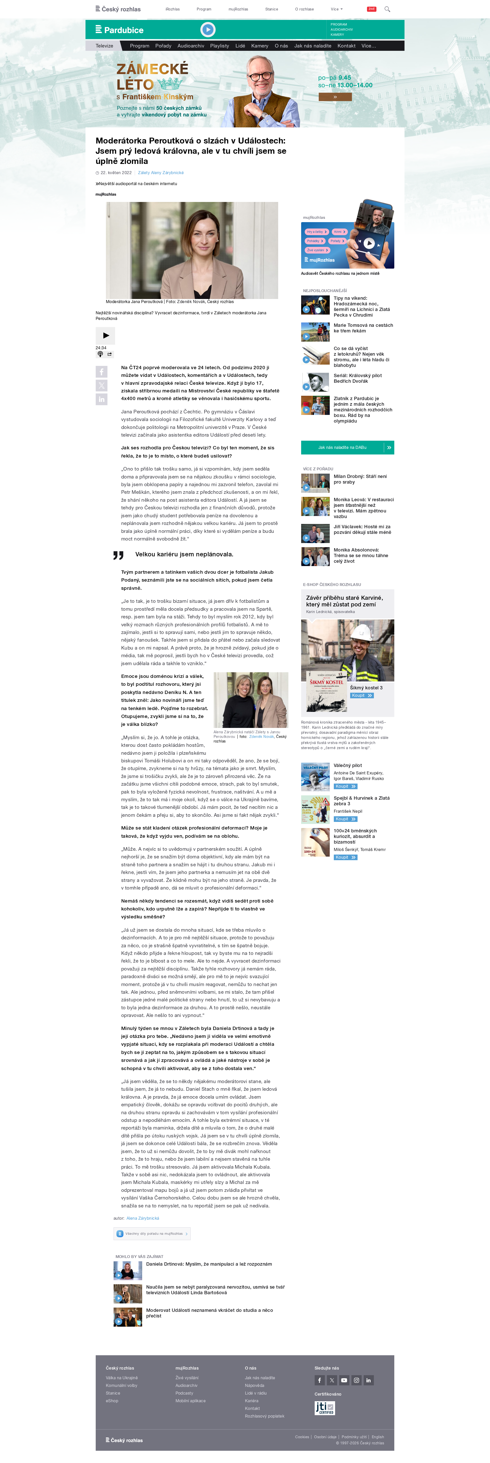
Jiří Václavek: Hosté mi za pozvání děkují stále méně (362, 529)
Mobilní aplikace (191, 1400)
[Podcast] (100, 354)
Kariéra (251, 1400)
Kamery (337, 35)
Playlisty (219, 46)
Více (369, 46)
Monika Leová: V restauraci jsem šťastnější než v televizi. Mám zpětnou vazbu (364, 508)
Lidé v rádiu (256, 1393)
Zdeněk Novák (191, 301)
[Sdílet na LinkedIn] (101, 399)
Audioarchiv (342, 29)
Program (204, 9)
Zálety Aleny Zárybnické (161, 172)
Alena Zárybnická (143, 1218)
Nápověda (254, 1385)
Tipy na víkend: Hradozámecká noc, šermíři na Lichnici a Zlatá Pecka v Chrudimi (362, 306)
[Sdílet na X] (101, 385)
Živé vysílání (315, 250)
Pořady (163, 46)
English (378, 1437)
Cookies (302, 1437)
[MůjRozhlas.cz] (106, 195)
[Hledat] (387, 9)
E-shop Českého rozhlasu (332, 584)
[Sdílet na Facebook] (101, 372)
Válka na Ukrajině (122, 1377)
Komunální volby (121, 1385)
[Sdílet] (109, 354)
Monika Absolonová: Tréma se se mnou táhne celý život (361, 555)
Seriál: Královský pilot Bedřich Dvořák (358, 378)
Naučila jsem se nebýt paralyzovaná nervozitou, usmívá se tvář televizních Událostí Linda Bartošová (215, 1289)
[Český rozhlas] (118, 9)
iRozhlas (173, 9)
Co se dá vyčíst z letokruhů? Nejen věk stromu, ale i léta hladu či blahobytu (361, 357)
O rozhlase (304, 9)
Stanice (271, 9)
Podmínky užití (354, 1437)
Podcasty (184, 1393)
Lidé (240, 46)
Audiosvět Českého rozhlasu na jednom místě (340, 273)
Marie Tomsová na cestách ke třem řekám (363, 327)
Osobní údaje (325, 1437)
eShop (112, 1400)
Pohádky (313, 241)
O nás (281, 46)
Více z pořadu (318, 469)
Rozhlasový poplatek (264, 1416)
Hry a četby (315, 232)
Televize (104, 46)
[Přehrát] (105, 336)
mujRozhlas (238, 9)
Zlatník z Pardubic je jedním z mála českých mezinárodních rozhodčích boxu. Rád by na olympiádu (363, 410)
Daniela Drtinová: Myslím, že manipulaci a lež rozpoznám (209, 1264)
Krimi (337, 232)
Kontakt (347, 46)
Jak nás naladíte (313, 46)
